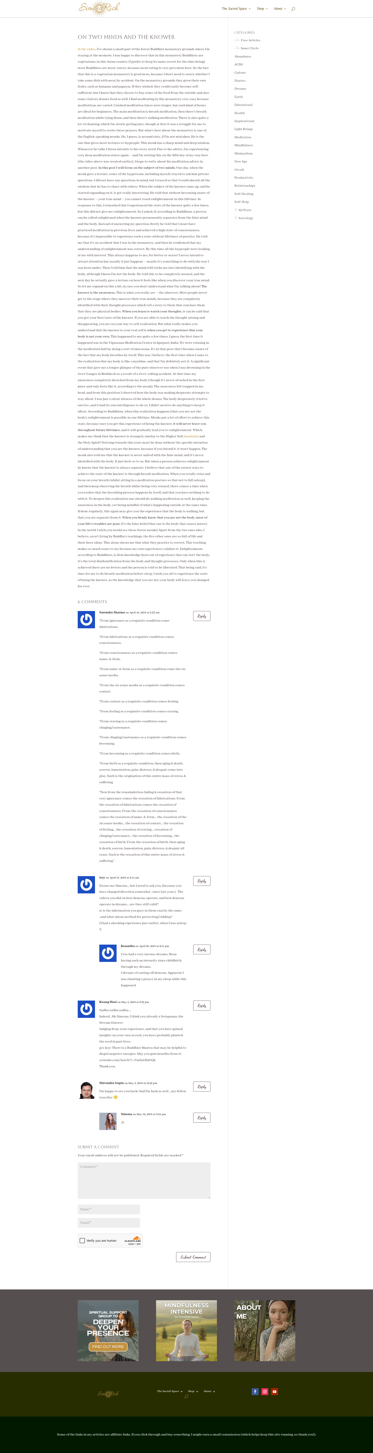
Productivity (243, 178)
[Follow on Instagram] (264, 1391)
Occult (239, 170)
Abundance (242, 56)
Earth (238, 97)
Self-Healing (243, 194)
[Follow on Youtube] (274, 1391)
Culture (240, 73)
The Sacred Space (234, 9)
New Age (240, 161)
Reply (202, 616)
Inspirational (244, 121)
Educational (243, 105)
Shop (260, 9)
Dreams (240, 89)
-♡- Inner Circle (246, 48)
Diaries (239, 81)
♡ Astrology (243, 218)
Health (239, 113)
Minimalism (243, 153)
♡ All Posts (242, 210)
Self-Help (241, 202)
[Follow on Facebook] (255, 1391)
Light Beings (243, 129)
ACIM (238, 64)
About (278, 9)
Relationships (244, 186)
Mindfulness (243, 145)
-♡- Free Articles (247, 40)
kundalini (191, 436)
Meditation (242, 137)
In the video (86, 49)
